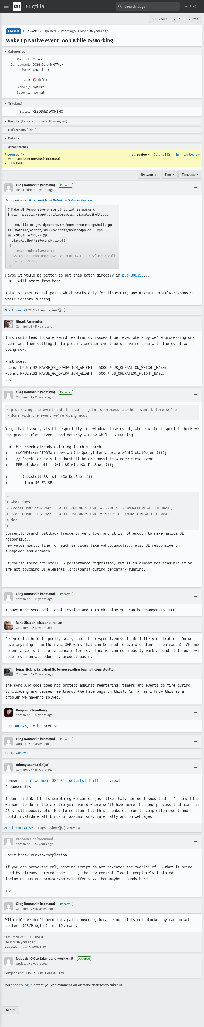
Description (24, 190)
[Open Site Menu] (6, 6)
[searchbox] (148, 6)
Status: (24, 111)
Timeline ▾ (190, 174)
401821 (21, 753)
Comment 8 (24, 844)
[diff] (94, 780)
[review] (111, 780)
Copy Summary (163, 19)
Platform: (22, 70)
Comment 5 (24, 674)
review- (143, 154)
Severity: (23, 92)
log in (28, 985)
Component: (20, 65)
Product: (23, 59)
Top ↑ (10, 1010)
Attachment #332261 (19, 310)
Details (158, 154)
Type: (26, 80)
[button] (192, 6)
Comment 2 (24, 397)
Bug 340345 (16, 726)
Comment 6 (24, 715)
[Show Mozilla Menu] (17, 6)
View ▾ (193, 19)
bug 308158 (132, 275)
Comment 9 (24, 909)
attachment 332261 (47, 780)
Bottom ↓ (149, 174)
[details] (76, 780)
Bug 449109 (32, 31)
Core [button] (37, 59)
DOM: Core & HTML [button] (48, 65)
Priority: (23, 87)
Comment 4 (24, 628)
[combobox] (148, 6)
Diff (169, 154)
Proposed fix (14, 154)
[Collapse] (195, 187)
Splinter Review (187, 154)
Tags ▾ (169, 174)
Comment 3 (24, 599)
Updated (22, 744)
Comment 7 (24, 770)
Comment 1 (24, 326)
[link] (62, 237)
